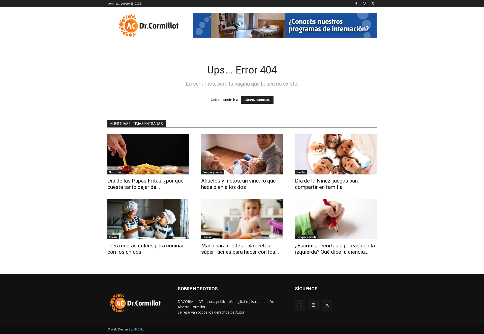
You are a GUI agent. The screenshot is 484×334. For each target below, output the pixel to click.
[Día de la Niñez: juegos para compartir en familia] (336, 154)
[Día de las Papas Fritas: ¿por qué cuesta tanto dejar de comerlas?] (148, 154)
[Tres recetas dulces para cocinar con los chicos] (148, 219)
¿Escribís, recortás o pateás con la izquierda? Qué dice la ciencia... (335, 249)
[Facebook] (356, 3)
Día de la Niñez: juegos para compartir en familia (327, 184)
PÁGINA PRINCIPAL (257, 100)
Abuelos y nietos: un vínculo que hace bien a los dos (238, 184)
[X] (373, 3)
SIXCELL (139, 329)
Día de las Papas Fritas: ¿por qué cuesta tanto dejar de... (145, 184)
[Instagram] (364, 3)
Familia (300, 172)
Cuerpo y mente (213, 172)
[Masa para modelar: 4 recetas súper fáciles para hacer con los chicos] (242, 219)
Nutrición (115, 172)
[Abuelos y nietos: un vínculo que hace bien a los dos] (242, 154)
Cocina (113, 237)
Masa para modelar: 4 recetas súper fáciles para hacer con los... (240, 249)
